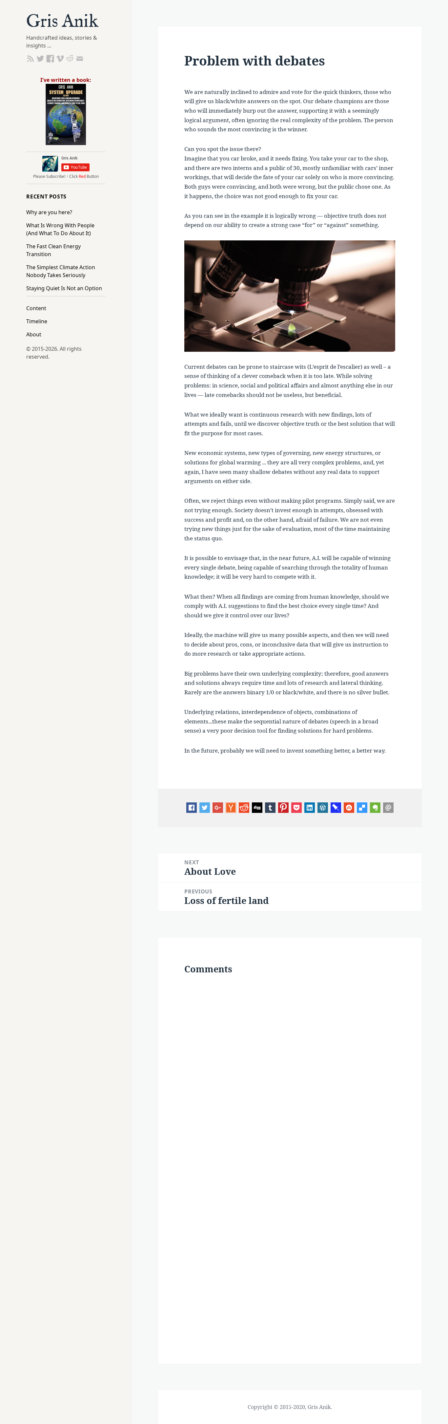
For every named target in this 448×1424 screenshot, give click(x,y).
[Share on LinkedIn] (309, 807)
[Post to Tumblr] (270, 807)
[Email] (388, 807)
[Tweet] (204, 807)
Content (36, 308)
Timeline (36, 321)
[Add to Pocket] (296, 807)
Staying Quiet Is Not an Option (64, 288)
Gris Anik (62, 21)
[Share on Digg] (257, 807)
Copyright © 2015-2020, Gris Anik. (290, 1407)
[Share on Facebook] (191, 807)
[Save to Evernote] (375, 807)
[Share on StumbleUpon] (349, 807)
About (33, 334)
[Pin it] (283, 807)
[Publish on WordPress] (322, 807)
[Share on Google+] (218, 807)
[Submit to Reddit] (231, 807)
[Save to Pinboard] (336, 807)
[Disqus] (289, 1069)
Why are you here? (49, 212)
